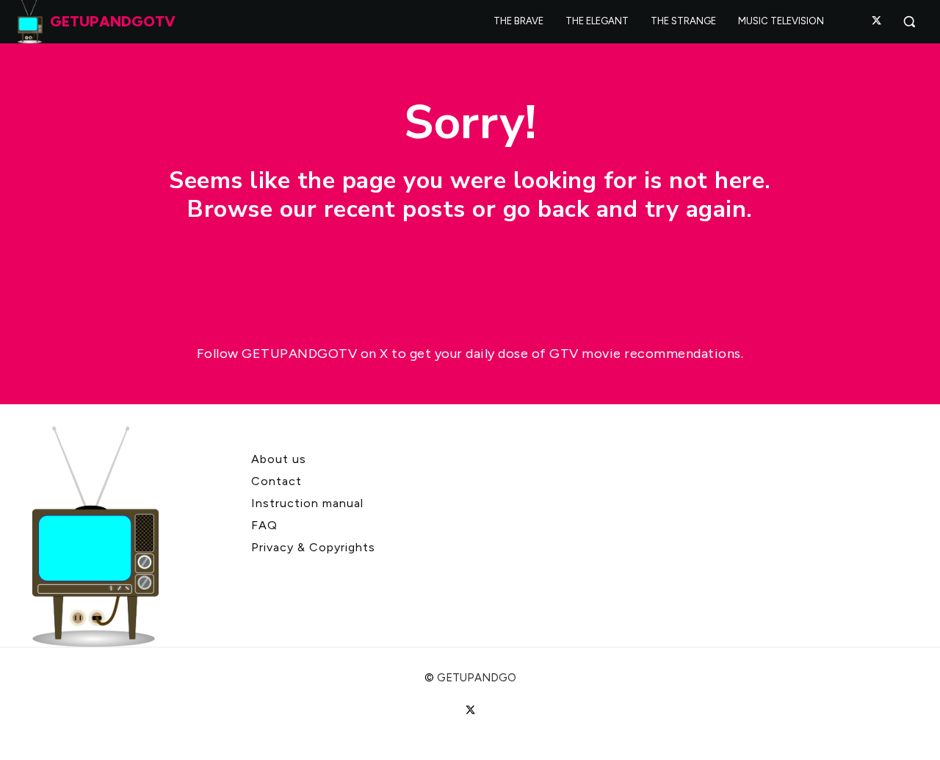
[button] (909, 21)
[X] (877, 21)
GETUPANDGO (476, 677)
